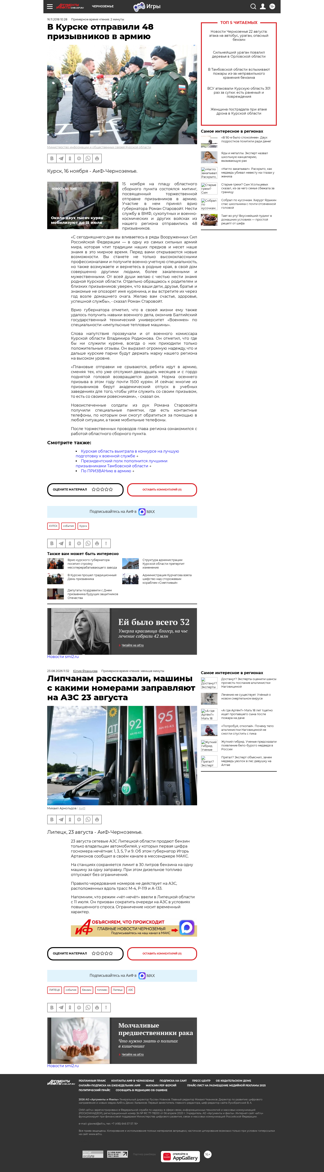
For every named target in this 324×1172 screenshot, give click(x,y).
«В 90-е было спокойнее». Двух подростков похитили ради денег (246, 139)
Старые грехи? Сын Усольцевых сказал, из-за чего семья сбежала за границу (247, 188)
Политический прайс (94, 1090)
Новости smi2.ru (63, 656)
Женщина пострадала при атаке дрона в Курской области (239, 111)
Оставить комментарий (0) (162, 489)
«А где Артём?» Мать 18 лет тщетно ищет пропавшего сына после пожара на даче (247, 714)
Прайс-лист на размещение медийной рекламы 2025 (226, 1085)
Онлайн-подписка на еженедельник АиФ (109, 1085)
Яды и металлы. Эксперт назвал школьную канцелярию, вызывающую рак (244, 156)
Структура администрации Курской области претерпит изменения (164, 563)
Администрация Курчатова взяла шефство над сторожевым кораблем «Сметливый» (167, 578)
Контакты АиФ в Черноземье (132, 1080)
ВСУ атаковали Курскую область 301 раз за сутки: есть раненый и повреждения (238, 93)
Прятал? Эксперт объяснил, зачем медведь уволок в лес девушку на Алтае (246, 761)
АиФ (82, 808)
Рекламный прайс (92, 1080)
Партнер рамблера (144, 1154)
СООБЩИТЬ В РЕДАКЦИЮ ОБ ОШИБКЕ (141, 1090)
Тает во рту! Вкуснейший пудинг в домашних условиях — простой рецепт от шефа (246, 219)
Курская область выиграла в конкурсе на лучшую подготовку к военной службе (127, 454)
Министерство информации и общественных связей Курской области (99, 147)
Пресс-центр (201, 1080)
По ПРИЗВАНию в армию (106, 471)
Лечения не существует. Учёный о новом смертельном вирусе (246, 696)
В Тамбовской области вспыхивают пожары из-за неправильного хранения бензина (239, 74)
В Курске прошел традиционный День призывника (92, 577)
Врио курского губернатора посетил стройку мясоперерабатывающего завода (92, 563)
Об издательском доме (233, 1080)
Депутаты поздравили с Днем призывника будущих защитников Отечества (93, 594)
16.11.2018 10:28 (57, 19)
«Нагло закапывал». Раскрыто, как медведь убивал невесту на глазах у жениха (247, 172)
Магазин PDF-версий (161, 1085)
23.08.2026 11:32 (58, 671)
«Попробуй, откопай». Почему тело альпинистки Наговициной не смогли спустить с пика (247, 729)
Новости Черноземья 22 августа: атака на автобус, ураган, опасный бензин (238, 36)
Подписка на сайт (173, 1080)
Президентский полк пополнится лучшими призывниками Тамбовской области (121, 463)
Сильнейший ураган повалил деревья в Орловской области (239, 55)
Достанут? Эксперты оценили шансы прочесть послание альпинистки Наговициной (248, 682)
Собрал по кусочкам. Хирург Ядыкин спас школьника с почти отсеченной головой (248, 203)
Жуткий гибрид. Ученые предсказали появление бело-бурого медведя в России (249, 745)
